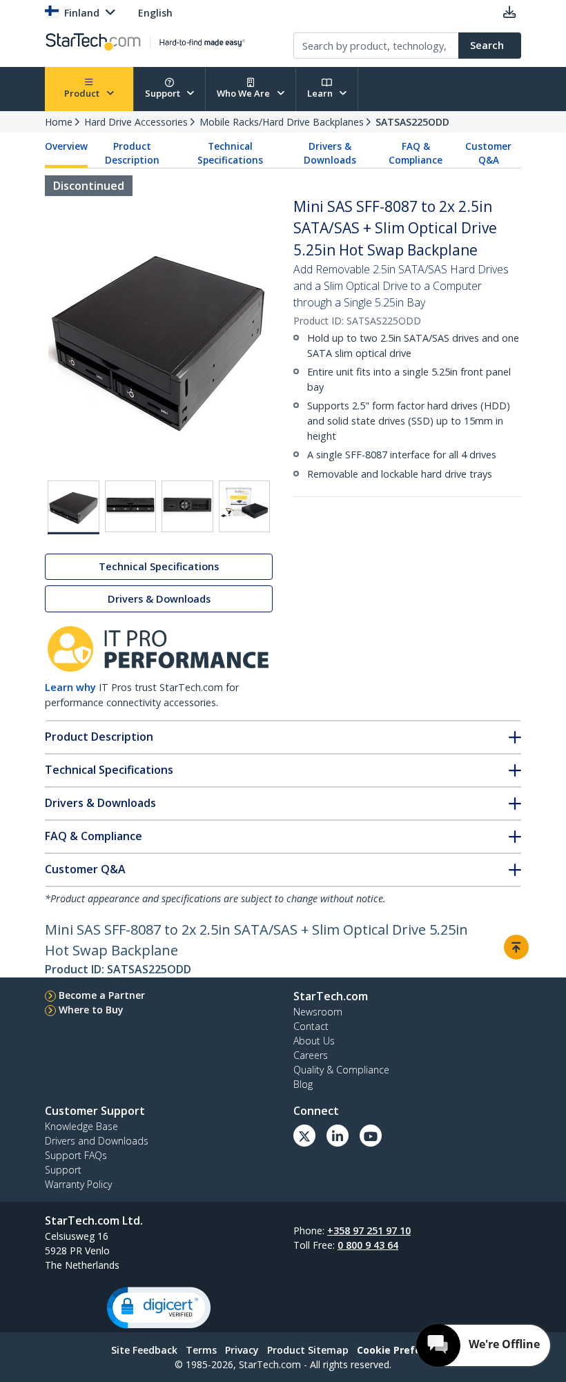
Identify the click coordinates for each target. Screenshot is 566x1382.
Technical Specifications (230, 153)
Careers (310, 1055)
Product (82, 93)
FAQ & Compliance (415, 153)
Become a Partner (102, 995)
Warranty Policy (78, 1184)
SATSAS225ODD (412, 121)
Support (163, 93)
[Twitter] (304, 1136)
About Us (314, 1040)
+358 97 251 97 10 (369, 1230)
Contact (311, 1026)
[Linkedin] (337, 1136)
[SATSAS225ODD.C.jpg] (187, 506)
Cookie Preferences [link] (406, 1349)
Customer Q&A (488, 153)
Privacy (242, 1349)
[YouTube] (371, 1136)
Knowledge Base (81, 1126)
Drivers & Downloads (330, 153)
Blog (303, 1084)
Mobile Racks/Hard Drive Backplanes (281, 121)
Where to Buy (91, 1009)
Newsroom (317, 1011)
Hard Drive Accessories (136, 121)
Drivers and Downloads (96, 1140)
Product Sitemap (308, 1349)
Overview (66, 146)
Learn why (70, 687)
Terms (201, 1349)
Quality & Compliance (341, 1069)
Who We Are (244, 93)
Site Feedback (144, 1349)
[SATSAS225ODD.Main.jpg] (73, 507)
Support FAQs (76, 1155)
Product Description (132, 153)
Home (58, 121)
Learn (321, 93)
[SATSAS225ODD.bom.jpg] (245, 506)
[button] (159, 1307)
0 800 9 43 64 (368, 1245)
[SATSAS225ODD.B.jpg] (131, 506)
